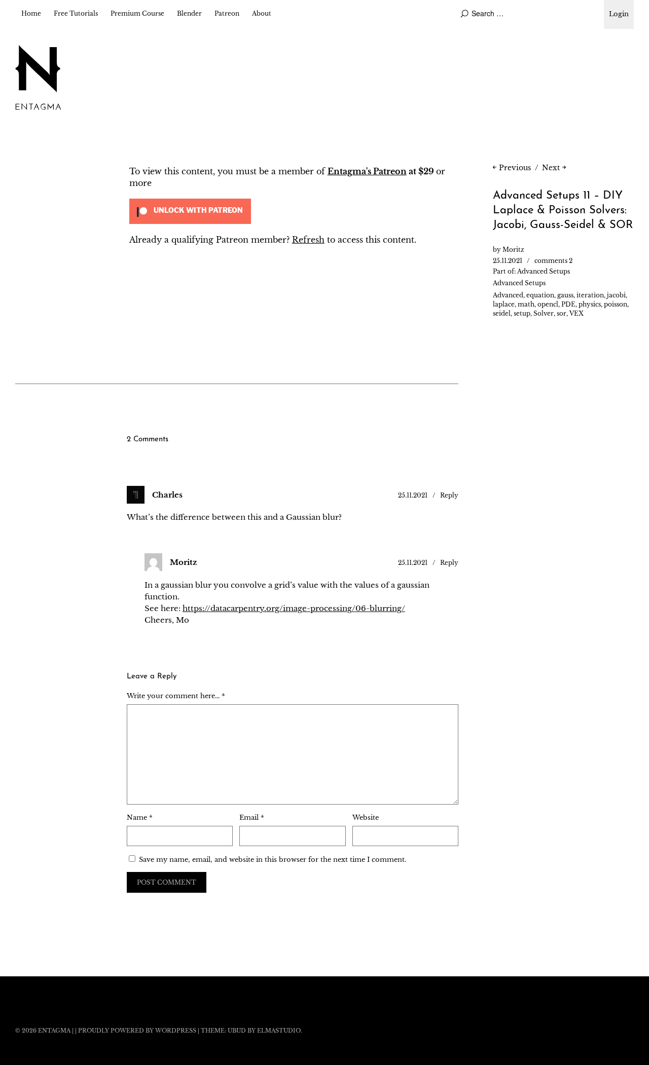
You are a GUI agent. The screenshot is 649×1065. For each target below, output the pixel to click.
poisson (615, 304)
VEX (576, 313)
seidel (502, 313)
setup (522, 313)
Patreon (226, 13)
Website (365, 817)
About (261, 13)
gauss (565, 295)
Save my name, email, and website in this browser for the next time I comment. (272, 859)
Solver (543, 313)
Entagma (54, 1030)
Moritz (513, 249)
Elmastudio (279, 1030)
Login (619, 14)
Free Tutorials (76, 13)
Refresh (308, 240)
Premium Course (137, 13)
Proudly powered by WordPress (137, 1030)
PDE (568, 304)
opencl (547, 304)
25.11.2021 (507, 260)
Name (140, 817)
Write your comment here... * (176, 696)
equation (540, 295)
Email (251, 817)
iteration (590, 295)
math (526, 304)
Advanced (508, 295)
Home (31, 13)
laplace (504, 304)
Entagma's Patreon (367, 171)
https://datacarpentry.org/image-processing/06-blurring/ (294, 608)
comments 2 (553, 260)
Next (551, 167)
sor (561, 313)
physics (590, 304)
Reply (449, 495)
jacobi (616, 295)
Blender (189, 13)
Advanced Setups (543, 271)
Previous (515, 167)
